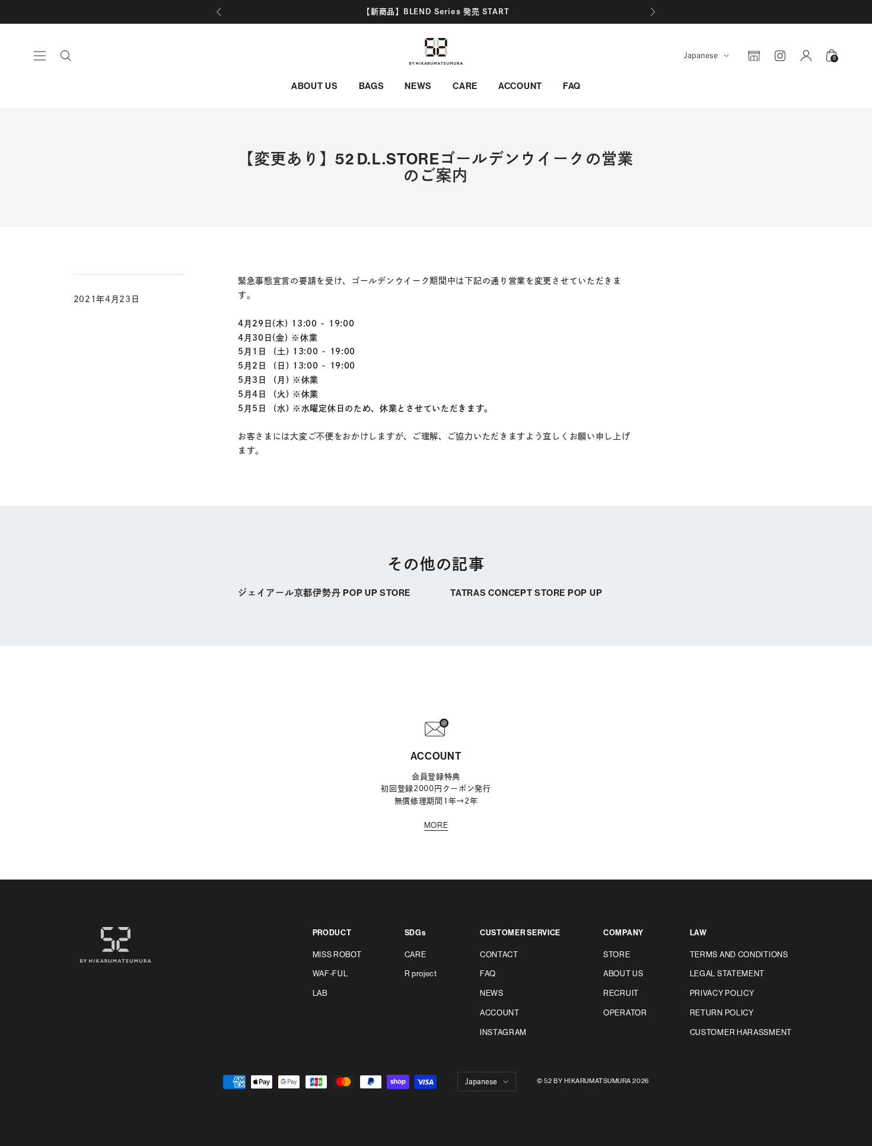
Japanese (701, 55)
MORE (436, 825)
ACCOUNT (520, 86)
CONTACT (499, 954)
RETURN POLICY (722, 1012)
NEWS (418, 86)
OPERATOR (625, 1012)
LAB (320, 993)
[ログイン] (806, 56)
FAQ (572, 86)
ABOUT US (314, 86)
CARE (465, 86)
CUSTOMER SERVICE (520, 932)
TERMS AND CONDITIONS (739, 954)
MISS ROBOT (337, 954)
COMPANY (623, 932)
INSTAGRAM (503, 1032)
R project (421, 973)
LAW (698, 932)
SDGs (415, 932)
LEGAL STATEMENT (727, 973)
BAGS (371, 86)
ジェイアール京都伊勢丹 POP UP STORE (324, 593)
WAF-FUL (330, 973)
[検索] (66, 56)
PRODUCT (332, 932)
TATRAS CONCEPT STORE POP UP (526, 593)
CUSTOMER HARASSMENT (741, 1032)
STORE (617, 954)
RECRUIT (621, 993)
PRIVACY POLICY (722, 993)
